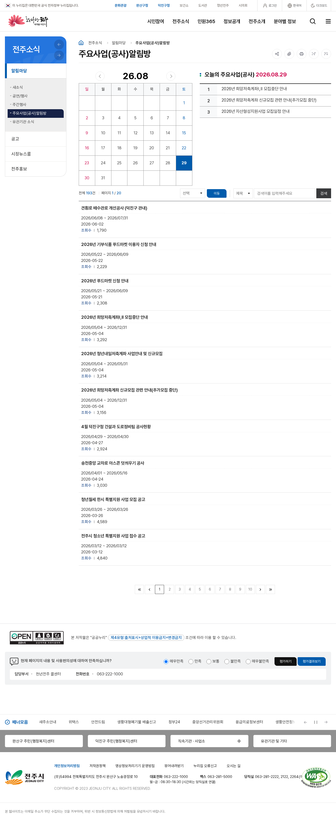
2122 (284, 776)
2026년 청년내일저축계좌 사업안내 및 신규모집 (122, 353)
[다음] (260, 589)
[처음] (139, 589)
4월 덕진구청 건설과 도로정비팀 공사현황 (116, 426)
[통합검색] (313, 21)
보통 (216, 661)
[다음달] (170, 76)
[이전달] (100, 76)
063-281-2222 (267, 776)
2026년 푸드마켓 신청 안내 (104, 280)
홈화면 (81, 42)
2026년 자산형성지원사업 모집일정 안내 (255, 111)
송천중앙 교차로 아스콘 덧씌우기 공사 (112, 463)
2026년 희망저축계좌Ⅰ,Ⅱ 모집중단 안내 (254, 88)
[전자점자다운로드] (326, 54)
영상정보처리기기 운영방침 (135, 766)
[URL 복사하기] (289, 54)
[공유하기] (277, 54)
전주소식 (95, 43)
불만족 (235, 661)
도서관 (202, 5)
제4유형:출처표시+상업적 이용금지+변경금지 (146, 637)
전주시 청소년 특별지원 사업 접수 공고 (113, 535)
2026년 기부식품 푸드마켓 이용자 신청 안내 (118, 244)
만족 (198, 661)
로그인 (273, 5)
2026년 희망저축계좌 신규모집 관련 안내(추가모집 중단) (269, 100)
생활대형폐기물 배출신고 (136, 722)
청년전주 (223, 5)
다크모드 (321, 5)
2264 (294, 776)
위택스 (74, 722)
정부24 (174, 722)
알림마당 (119, 43)
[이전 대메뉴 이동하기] (59, 44)
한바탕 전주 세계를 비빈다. (28, 21)
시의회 (243, 5)
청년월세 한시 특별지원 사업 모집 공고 (113, 499)
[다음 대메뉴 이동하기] (59, 55)
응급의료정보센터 (249, 722)
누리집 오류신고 (205, 766)
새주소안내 (47, 722)
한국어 (297, 5)
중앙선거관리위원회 (207, 722)
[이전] (149, 589)
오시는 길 (234, 766)
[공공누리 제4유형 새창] (37, 637)
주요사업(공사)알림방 (153, 43)
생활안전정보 (285, 722)
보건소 (184, 5)
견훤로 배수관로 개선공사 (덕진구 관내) (114, 208)
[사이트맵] (328, 21)
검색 (323, 193)
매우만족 (176, 661)
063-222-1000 (176, 776)
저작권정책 (98, 766)
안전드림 (98, 722)
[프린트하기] (301, 54)
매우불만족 (260, 661)
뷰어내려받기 (174, 766)
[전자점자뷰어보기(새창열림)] (314, 54)
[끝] (270, 589)
